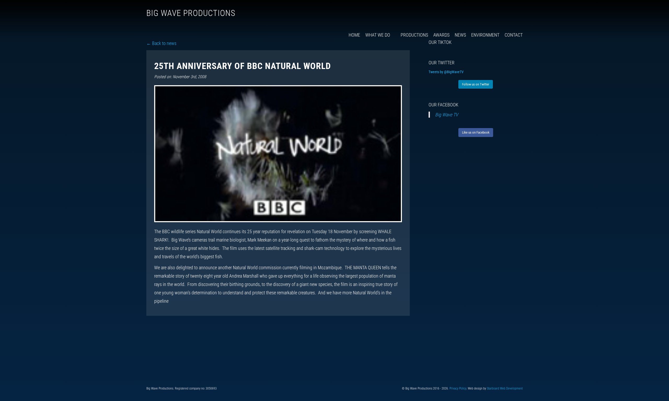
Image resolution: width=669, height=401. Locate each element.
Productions (414, 35)
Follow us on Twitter (475, 84)
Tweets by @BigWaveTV (446, 72)
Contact (514, 35)
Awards (441, 35)
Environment (485, 35)
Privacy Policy (457, 388)
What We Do (377, 35)
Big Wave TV (446, 114)
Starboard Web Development (505, 388)
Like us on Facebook (475, 132)
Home (354, 35)
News (460, 35)
